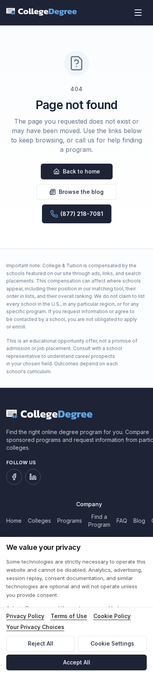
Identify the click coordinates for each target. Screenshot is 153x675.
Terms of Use (69, 616)
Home (14, 520)
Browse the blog (81, 191)
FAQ (122, 520)
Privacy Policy (25, 616)
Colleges (39, 520)
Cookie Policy (112, 616)
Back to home (81, 171)
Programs (69, 520)
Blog (139, 520)
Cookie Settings (112, 643)
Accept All (76, 662)
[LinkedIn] (33, 477)
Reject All (40, 643)
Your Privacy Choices (35, 627)
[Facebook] (14, 477)
